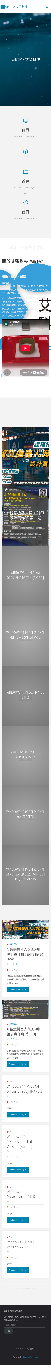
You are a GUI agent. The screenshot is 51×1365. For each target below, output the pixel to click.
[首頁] (25, 122)
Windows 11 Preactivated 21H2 (26, 695)
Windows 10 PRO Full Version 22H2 (25, 754)
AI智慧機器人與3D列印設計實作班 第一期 (25, 515)
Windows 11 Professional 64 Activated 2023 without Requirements (25, 874)
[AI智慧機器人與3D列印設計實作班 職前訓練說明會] (25, 929)
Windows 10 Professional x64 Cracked (25, 814)
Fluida (24, 1357)
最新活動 (13, 944)
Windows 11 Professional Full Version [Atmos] (25, 635)
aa (25, 141)
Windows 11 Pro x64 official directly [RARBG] (25, 575)
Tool (11, 1081)
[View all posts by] (9, 1096)
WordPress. (33, 1357)
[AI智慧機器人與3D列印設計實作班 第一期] (25, 1009)
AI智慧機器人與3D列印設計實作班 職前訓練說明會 (25, 455)
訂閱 (8, 1331)
